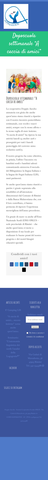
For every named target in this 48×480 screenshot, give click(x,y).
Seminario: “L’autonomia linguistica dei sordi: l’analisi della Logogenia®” (13, 347)
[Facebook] (13, 376)
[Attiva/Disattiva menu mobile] (43, 7)
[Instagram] (13, 395)
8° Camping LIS (13, 310)
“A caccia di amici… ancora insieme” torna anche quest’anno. (13, 324)
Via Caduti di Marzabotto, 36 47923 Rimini (35, 358)
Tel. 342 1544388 (34, 365)
